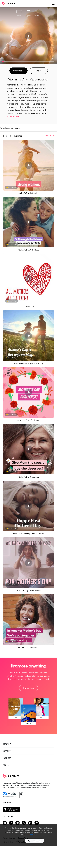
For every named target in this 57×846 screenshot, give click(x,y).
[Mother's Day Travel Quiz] (28, 619)
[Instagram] (21, 795)
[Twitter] (24, 823)
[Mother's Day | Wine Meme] (28, 562)
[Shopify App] (28, 809)
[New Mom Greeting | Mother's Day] (28, 506)
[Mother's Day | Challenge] (28, 392)
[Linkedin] (30, 823)
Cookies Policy (31, 834)
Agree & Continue (34, 841)
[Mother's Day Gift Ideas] (28, 222)
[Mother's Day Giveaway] (28, 449)
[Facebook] (9, 794)
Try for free (28, 688)
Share (39, 70)
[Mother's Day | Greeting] (28, 165)
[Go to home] (9, 4)
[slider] (3, 61)
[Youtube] (17, 823)
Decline (19, 841)
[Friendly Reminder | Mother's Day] (28, 335)
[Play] (28, 36)
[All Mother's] (28, 279)
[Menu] (53, 3)
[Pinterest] (36, 823)
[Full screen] (53, 58)
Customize (18, 70)
